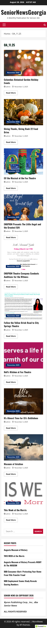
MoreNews (37, 621)
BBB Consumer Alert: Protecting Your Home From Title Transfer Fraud (22, 573)
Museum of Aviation (23, 447)
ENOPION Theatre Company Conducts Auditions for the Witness (23, 257)
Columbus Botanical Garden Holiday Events (23, 63)
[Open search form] (45, 24)
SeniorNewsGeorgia (23, 12)
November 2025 (13, 72)
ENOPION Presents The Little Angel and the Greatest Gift (23, 207)
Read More (12, 93)
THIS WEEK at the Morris (14, 556)
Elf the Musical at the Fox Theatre (23, 161)
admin (8, 87)
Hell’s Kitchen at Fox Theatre (23, 355)
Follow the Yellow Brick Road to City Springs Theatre (23, 306)
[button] (4, 25)
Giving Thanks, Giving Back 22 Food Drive (23, 112)
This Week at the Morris (23, 493)
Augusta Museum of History (15, 550)
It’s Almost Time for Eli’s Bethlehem (23, 401)
